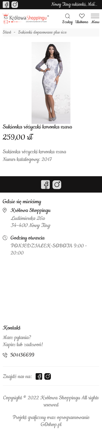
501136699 (22, 355)
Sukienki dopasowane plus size (42, 32)
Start (7, 32)
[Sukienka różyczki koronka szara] (51, 83)
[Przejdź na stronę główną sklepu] (26, 19)
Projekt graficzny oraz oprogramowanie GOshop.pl (51, 421)
